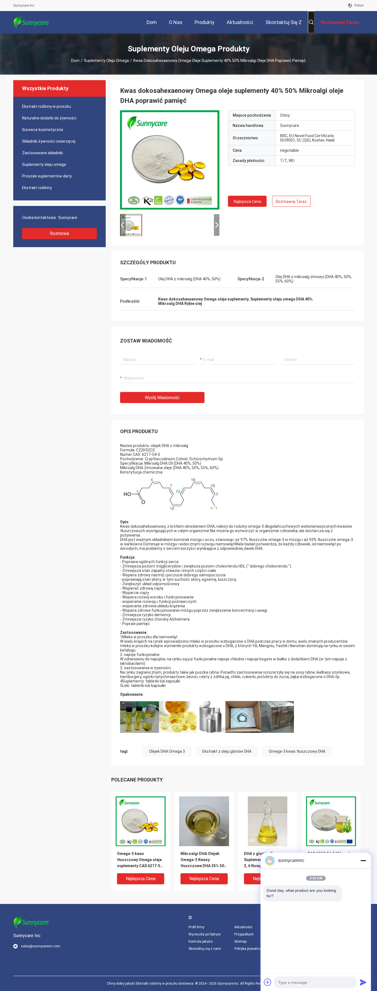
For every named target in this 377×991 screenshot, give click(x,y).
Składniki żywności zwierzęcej (48, 141)
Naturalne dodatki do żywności (49, 118)
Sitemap (240, 941)
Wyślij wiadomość (162, 397)
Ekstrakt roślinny (37, 187)
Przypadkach (244, 934)
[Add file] (268, 982)
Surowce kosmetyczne (42, 129)
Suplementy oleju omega (106, 60)
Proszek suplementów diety (47, 176)
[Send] (363, 982)
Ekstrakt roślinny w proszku (46, 106)
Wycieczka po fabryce (205, 934)
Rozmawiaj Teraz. (291, 201)
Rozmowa (59, 233)
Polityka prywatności (249, 949)
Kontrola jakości (201, 941)
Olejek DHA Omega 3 (167, 751)
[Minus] (363, 860)
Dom (75, 60)
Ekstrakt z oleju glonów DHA (226, 751)
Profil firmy (196, 927)
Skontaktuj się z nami (205, 949)
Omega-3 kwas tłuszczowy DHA (297, 751)
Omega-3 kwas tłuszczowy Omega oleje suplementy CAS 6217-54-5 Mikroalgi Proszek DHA (140, 860)
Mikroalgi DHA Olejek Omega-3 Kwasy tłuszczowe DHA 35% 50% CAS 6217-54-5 (203, 860)
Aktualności (243, 927)
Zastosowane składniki (42, 153)
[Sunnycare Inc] (31, 22)
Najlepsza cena (247, 201)
